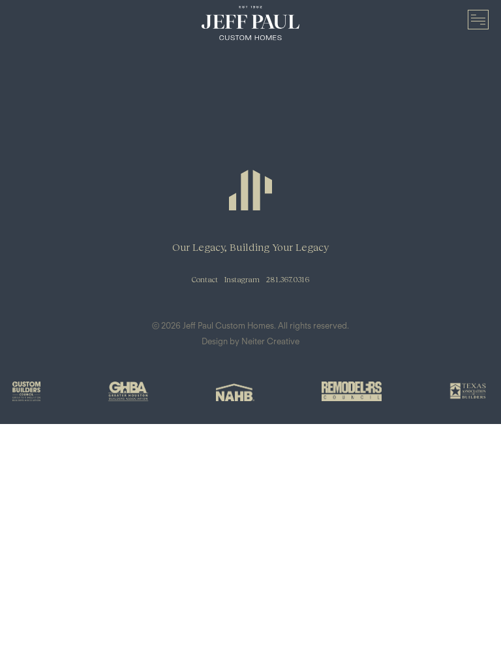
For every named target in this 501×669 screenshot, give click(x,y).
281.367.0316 (287, 279)
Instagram (242, 279)
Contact (205, 279)
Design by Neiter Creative (250, 341)
